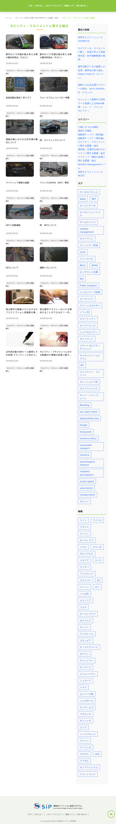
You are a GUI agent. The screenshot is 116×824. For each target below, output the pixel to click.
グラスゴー (85, 580)
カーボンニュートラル (90, 214)
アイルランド (86, 573)
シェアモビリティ (89, 332)
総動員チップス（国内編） (91, 134)
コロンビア (85, 640)
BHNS (95, 265)
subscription (86, 488)
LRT (82, 365)
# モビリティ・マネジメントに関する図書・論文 (20, 72)
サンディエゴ (86, 707)
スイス (98, 560)
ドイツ (83, 520)
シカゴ (83, 687)
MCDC (81, 175)
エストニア (85, 600)
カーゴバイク (86, 298)
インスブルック (88, 734)
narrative (84, 454)
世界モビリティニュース (90, 171)
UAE (97, 754)
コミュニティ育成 (89, 245)
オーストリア (86, 540)
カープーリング (88, 325)
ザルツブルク (86, 553)
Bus (82, 278)
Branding (84, 405)
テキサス (84, 754)
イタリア (84, 560)
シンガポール (86, 700)
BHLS (83, 265)
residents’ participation (87, 473)
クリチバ (84, 566)
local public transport (86, 447)
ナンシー (84, 627)
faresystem (86, 431)
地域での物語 (85, 130)
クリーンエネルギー (90, 305)
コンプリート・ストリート (90, 373)
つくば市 (84, 593)
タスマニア (85, 620)
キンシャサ (85, 720)
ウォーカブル (86, 258)
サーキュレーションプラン (90, 357)
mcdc (83, 252)
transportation (87, 494)
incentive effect (88, 438)
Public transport (88, 285)
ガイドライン (86, 238)
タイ (97, 587)
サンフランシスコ (89, 767)
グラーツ (84, 740)
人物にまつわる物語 (88, 127)
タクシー (84, 501)
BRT (94, 198)
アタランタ (85, 714)
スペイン (84, 533)
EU (98, 580)
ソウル (83, 547)
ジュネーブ (85, 680)
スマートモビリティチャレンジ (90, 347)
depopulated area (89, 418)
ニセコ (83, 607)
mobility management (87, 230)
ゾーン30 (84, 312)
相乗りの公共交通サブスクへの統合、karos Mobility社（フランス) (91, 88)
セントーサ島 (86, 694)
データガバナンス (89, 192)
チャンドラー (86, 660)
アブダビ (84, 760)
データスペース (88, 222)
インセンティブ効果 (90, 292)
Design (83, 425)
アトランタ (85, 747)
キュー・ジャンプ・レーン (90, 397)
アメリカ (97, 520)
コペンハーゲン (88, 673)
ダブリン (84, 653)
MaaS (83, 198)
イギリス (84, 526)
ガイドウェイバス (89, 388)
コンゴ (83, 727)
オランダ (97, 547)
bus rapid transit (88, 411)
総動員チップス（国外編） (91, 138)
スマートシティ (88, 318)
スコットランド (88, 774)
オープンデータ (88, 205)
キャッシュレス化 (89, 381)
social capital (87, 481)
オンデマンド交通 (89, 272)
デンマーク (85, 667)
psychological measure (87, 463)
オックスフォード (89, 647)
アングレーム (86, 633)
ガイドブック (86, 338)
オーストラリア (88, 613)
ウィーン (84, 587)
